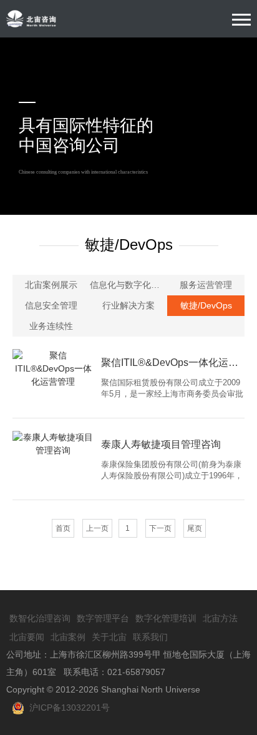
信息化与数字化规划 (128, 285)
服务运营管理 (206, 285)
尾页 (194, 528)
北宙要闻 (26, 637)
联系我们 (150, 637)
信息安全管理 (51, 305)
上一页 (97, 528)
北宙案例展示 (51, 285)
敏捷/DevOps (206, 305)
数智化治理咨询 (39, 618)
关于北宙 (109, 637)
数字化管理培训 (165, 618)
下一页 (160, 528)
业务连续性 (51, 326)
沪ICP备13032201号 (67, 708)
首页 (63, 528)
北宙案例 (68, 637)
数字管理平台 (103, 618)
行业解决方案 (128, 305)
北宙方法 (220, 618)
